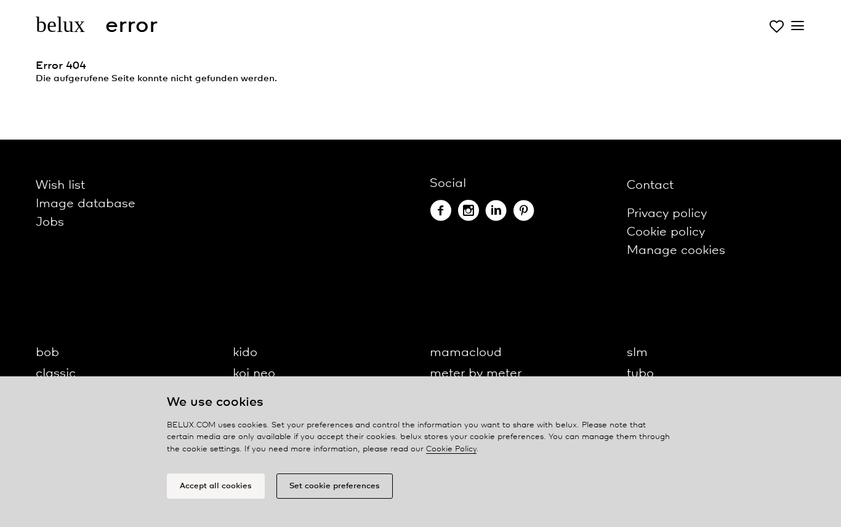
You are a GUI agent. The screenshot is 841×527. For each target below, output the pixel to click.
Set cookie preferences (334, 486)
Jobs (50, 222)
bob (47, 353)
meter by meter (475, 373)
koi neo (254, 373)
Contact (650, 185)
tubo (640, 373)
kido (245, 353)
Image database (85, 204)
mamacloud (466, 353)
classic (56, 373)
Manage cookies (676, 250)
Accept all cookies (216, 486)
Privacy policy (667, 214)
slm (637, 353)
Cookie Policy (451, 449)
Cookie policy (666, 232)
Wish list (60, 185)
